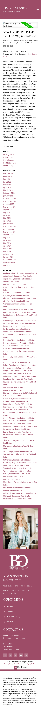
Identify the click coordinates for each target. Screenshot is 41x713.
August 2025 (8, 210)
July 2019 (6, 265)
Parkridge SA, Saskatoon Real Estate (18, 407)
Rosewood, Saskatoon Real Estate (16, 429)
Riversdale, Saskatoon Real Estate (17, 424)
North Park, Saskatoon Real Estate (17, 399)
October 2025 (8, 204)
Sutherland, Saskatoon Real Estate (17, 460)
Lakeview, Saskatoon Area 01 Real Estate (19, 376)
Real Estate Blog (9, 163)
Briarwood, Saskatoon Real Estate (17, 293)
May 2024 (7, 243)
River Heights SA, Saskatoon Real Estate (19, 421)
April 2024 (7, 246)
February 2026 (9, 193)
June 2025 (7, 215)
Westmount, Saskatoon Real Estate (17, 488)
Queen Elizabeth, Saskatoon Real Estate (19, 418)
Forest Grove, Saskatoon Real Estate (17, 332)
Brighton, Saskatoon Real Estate (16, 296)
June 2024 (7, 240)
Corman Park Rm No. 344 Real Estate (18, 310)
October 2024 (8, 229)
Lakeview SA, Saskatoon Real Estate (17, 373)
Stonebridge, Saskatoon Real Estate (17, 451)
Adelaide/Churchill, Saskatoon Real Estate (20, 273)
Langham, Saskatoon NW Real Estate (18, 379)
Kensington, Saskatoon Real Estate (17, 368)
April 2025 (7, 221)
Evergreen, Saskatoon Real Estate (17, 326)
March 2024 (8, 249)
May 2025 (7, 218)
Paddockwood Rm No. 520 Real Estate (18, 404)
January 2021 (8, 257)
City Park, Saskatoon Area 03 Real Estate (19, 298)
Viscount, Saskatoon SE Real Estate (17, 471)
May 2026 (7, 185)
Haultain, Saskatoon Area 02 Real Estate (19, 343)
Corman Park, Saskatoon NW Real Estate (19, 312)
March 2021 (7, 251)
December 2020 (9, 260)
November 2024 (9, 226)
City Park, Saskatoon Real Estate (16, 301)
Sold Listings (8, 166)
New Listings (8, 157)
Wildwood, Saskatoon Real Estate (16, 496)
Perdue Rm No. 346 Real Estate (15, 410)
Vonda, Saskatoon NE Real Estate (16, 474)
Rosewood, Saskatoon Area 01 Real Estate (20, 426)
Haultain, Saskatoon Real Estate (16, 346)
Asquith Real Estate (11, 282)
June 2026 (7, 182)
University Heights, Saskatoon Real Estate (20, 463)
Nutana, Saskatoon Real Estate (15, 401)
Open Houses (8, 160)
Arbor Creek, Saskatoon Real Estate (17, 276)
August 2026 (8, 176)
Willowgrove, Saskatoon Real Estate (17, 499)
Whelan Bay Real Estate (12, 490)
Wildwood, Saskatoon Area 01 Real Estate (19, 493)
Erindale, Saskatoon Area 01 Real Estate (19, 323)
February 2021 (8, 254)
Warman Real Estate (11, 479)
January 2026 (8, 196)
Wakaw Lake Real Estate (13, 477)
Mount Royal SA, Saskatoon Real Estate (19, 390)
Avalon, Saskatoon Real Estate (15, 284)
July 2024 (6, 238)
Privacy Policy (8, 664)
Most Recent (8, 174)
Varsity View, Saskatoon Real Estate (17, 468)
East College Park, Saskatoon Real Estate (19, 321)
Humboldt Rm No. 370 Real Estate (16, 362)
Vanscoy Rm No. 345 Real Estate (16, 465)
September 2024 (10, 232)
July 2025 (6, 212)
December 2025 (9, 199)
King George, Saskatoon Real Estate (17, 371)
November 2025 (9, 201)
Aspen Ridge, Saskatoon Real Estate (17, 279)
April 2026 (7, 187)
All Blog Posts (8, 155)
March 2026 (8, 190)
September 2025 (9, 207)
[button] (5, 655)
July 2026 (6, 179)
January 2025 (8, 224)
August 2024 (8, 235)
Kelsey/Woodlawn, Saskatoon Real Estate (20, 365)
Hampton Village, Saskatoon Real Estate (19, 340)
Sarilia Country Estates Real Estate (17, 432)
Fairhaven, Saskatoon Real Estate (16, 329)
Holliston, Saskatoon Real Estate (21, 43)
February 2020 (9, 263)
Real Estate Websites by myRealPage (25, 664)
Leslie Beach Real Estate (13, 387)
